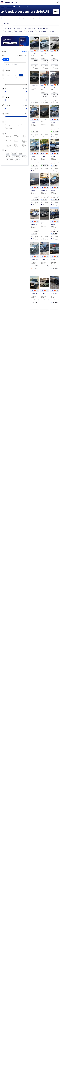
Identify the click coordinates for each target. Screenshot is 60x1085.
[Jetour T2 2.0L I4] (34, 53)
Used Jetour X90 (29, 31)
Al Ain (17, 159)
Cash (9, 78)
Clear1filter (24, 51)
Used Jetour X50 (8, 31)
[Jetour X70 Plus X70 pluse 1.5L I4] (44, 292)
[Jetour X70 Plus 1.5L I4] (54, 53)
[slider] (5, 84)
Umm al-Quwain (9, 159)
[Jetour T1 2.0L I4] (54, 224)
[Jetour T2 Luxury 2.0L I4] (34, 258)
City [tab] (16, 23)
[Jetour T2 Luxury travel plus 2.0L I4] (34, 87)
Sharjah (23, 156)
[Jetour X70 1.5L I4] (44, 156)
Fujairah (8, 156)
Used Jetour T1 (18, 31)
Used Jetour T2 (7, 28)
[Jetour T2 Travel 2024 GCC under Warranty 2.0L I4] (54, 258)
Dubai (7, 153)
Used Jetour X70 (18, 28)
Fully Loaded (9, 128)
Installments (21, 78)
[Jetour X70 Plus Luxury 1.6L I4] (44, 53)
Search (52, 31)
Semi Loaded (18, 125)
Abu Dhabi (14, 153)
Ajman (20, 153)
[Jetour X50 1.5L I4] (54, 156)
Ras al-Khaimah (16, 156)
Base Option (9, 125)
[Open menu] (39, 2)
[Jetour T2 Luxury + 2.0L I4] (34, 224)
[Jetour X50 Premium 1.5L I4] (44, 122)
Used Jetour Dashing (43, 28)
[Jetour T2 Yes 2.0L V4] (34, 292)
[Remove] (7, 59)
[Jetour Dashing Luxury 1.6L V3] (54, 292)
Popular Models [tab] (8, 23)
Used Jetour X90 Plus (41, 31)
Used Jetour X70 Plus (30, 28)
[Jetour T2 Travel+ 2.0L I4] (44, 190)
